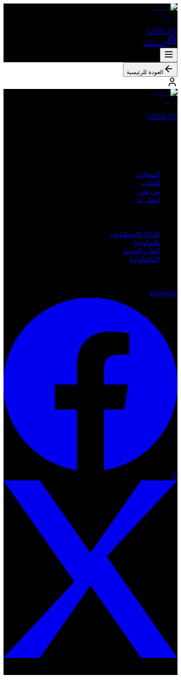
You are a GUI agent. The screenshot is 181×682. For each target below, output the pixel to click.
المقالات (148, 174)
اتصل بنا (148, 199)
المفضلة (155, 43)
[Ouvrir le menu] (168, 55)
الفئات (150, 183)
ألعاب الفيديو (141, 251)
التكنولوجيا (145, 259)
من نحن (149, 191)
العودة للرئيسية (145, 72)
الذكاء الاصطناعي (134, 234)
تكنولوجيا (147, 242)
